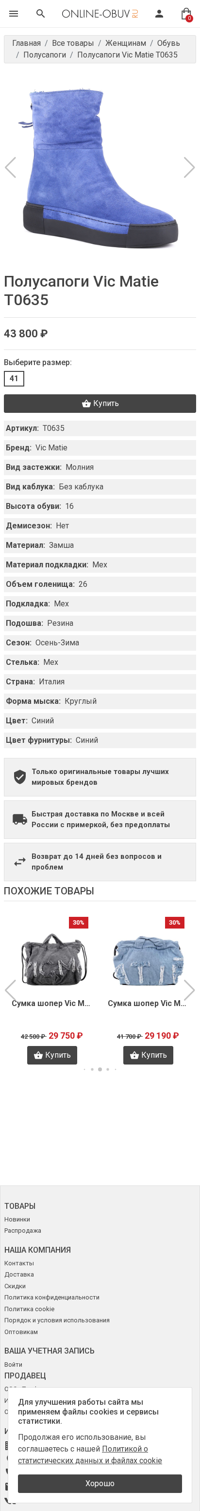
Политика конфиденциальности (52, 1297)
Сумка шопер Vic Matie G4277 (148, 1003)
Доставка (19, 1274)
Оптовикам (21, 1332)
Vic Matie (51, 447)
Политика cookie (29, 1309)
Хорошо (100, 1483)
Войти (13, 1364)
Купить (106, 403)
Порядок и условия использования (57, 1320)
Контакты (19, 1263)
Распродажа (22, 1230)
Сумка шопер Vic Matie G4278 (52, 1003)
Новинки (17, 1219)
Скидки (15, 1286)
